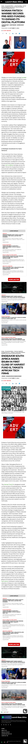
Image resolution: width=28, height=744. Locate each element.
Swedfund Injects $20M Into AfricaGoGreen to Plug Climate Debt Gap (11, 247)
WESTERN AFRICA (20, 25)
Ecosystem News (9, 5)
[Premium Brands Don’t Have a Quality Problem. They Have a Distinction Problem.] (14, 287)
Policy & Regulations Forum (10, 254)
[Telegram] (19, 33)
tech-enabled (9, 165)
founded (23, 77)
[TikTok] (8, 724)
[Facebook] (2, 33)
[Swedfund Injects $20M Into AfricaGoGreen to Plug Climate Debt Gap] (14, 308)
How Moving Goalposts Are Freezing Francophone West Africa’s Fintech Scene (13, 257)
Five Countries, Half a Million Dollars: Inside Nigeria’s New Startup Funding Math (13, 268)
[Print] (16, 33)
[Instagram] (4, 724)
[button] (25, 741)
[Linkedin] (12, 33)
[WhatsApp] (9, 33)
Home (2, 5)
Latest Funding (18, 5)
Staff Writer (7, 30)
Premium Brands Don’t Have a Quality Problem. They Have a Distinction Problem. (13, 235)
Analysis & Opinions (7, 266)
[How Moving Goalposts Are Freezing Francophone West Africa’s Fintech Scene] (14, 330)
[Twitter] (6, 33)
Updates (3, 26)
